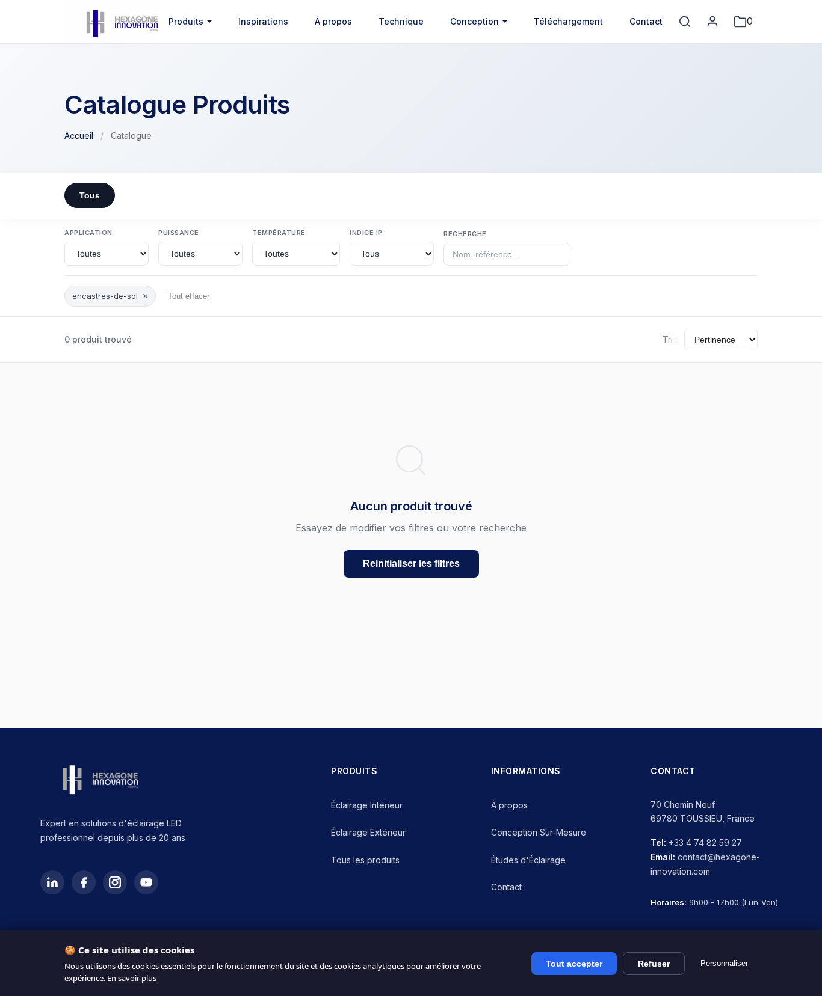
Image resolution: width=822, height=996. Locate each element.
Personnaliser (724, 963)
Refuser (654, 963)
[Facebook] (84, 882)
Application (88, 232)
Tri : (670, 339)
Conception (474, 21)
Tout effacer (188, 296)
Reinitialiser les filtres (411, 563)
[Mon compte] (712, 21)
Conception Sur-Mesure (538, 832)
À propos (333, 21)
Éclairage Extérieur (368, 832)
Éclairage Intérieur (367, 805)
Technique (401, 21)
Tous (89, 195)
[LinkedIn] (52, 882)
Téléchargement (568, 21)
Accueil (78, 135)
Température (279, 232)
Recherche (465, 234)
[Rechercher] (684, 21)
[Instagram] (115, 882)
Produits (185, 21)
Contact (646, 21)
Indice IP (366, 232)
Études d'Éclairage (528, 860)
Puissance (178, 232)
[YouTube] (146, 882)
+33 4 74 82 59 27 (705, 842)
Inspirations (263, 21)
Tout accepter (574, 963)
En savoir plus (131, 978)
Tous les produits (365, 860)
